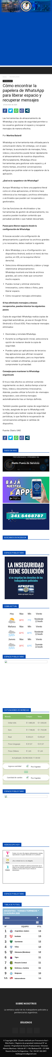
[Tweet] (10, 111)
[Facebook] (15, 1030)
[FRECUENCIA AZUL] (26, 6)
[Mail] (22, 1030)
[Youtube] (36, 1030)
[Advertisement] (26, 40)
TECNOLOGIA (14, 77)
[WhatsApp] (29, 1030)
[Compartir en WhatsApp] (16, 111)
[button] (4, 70)
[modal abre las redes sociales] (27, 111)
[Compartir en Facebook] (5, 111)
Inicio (5, 77)
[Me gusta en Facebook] (21, 111)
